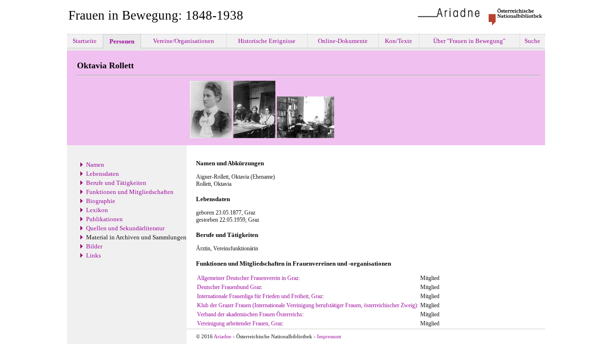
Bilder (94, 246)
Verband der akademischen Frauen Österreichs (249, 314)
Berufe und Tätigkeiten (116, 182)
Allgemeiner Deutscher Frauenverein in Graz (247, 278)
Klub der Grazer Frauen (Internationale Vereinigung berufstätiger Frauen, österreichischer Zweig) (307, 305)
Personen (122, 41)
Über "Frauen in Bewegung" (469, 40)
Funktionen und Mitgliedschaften (130, 191)
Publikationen (104, 219)
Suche (532, 40)
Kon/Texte (398, 40)
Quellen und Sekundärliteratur (125, 228)
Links (93, 255)
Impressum (329, 336)
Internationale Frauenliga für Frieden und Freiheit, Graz (259, 296)
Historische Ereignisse (267, 40)
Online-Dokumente (343, 40)
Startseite (84, 40)
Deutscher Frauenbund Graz (229, 287)
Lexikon (97, 210)
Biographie (100, 200)
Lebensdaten (102, 173)
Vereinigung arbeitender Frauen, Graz (239, 323)
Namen (95, 164)
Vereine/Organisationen (184, 40)
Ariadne (222, 336)
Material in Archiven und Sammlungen (136, 237)
